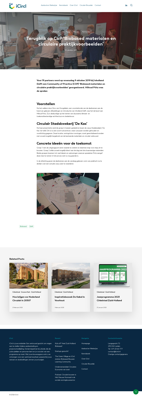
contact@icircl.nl (114, 352)
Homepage (85, 343)
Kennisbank (85, 354)
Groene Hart (25, 292)
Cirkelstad (55, 32)
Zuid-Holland (36, 292)
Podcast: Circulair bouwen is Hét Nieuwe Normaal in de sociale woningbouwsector (65, 377)
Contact (84, 369)
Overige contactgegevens (118, 354)
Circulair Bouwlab (87, 364)
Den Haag (66, 32)
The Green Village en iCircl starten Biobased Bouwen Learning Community (65, 359)
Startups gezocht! (61, 351)
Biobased (23, 226)
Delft (31, 226)
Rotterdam (86, 32)
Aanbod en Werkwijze (89, 349)
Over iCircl (85, 359)
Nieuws (76, 32)
